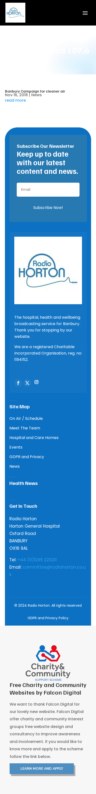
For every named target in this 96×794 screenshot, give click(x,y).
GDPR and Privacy (26, 457)
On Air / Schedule (26, 418)
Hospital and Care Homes (34, 437)
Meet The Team (24, 428)
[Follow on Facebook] (18, 383)
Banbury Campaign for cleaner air (35, 91)
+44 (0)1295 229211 (37, 560)
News (36, 95)
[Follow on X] (27, 383)
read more (15, 100)
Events (15, 447)
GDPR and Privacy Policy (48, 618)
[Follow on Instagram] (36, 382)
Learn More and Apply (41, 768)
